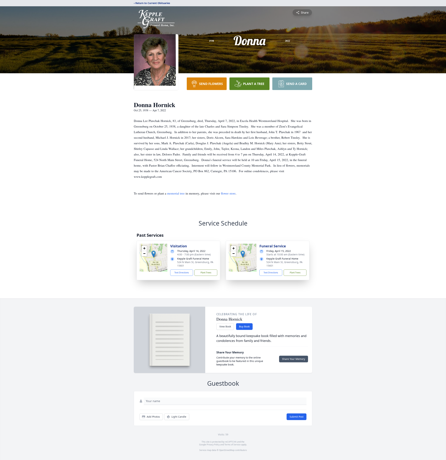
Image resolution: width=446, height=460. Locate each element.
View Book (225, 326)
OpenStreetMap (226, 450)
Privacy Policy (213, 444)
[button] (153, 254)
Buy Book (244, 326)
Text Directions (181, 272)
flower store (228, 193)
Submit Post (296, 416)
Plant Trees (206, 272)
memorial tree (176, 193)
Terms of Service (232, 444)
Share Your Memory (293, 359)
